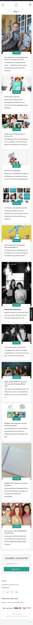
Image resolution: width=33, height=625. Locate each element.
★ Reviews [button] (31, 314)
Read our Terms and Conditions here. (13, 602)
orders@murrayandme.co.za (10, 584)
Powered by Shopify (22, 616)
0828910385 (5, 587)
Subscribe (16, 569)
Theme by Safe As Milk (11, 616)
